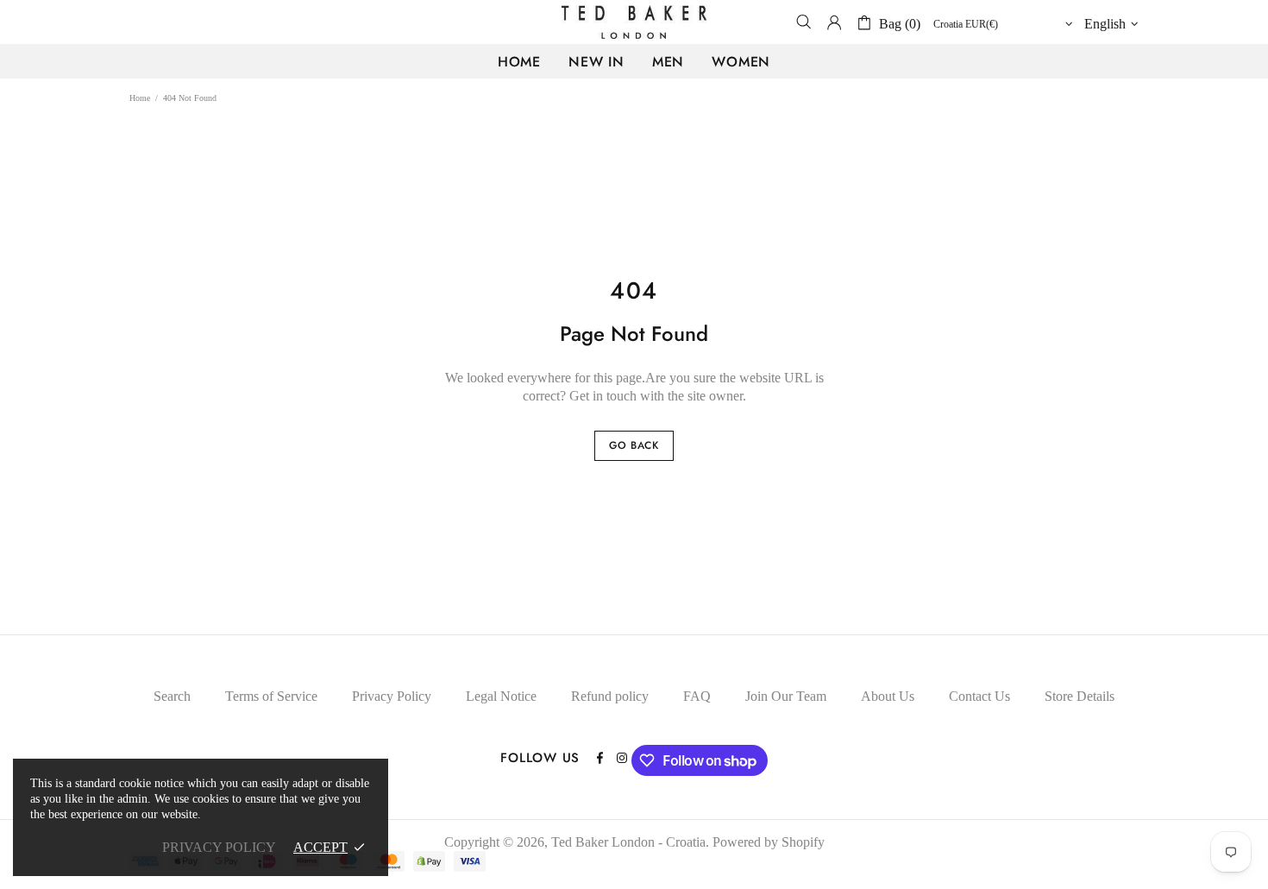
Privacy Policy (391, 696)
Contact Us (979, 696)
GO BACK (633, 445)
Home (139, 98)
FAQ (697, 696)
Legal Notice (501, 696)
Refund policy (610, 696)
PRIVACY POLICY (219, 847)
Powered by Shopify (768, 842)
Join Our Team (785, 696)
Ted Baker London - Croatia (634, 22)
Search (172, 696)
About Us (887, 696)
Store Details (1079, 696)
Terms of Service (271, 696)
